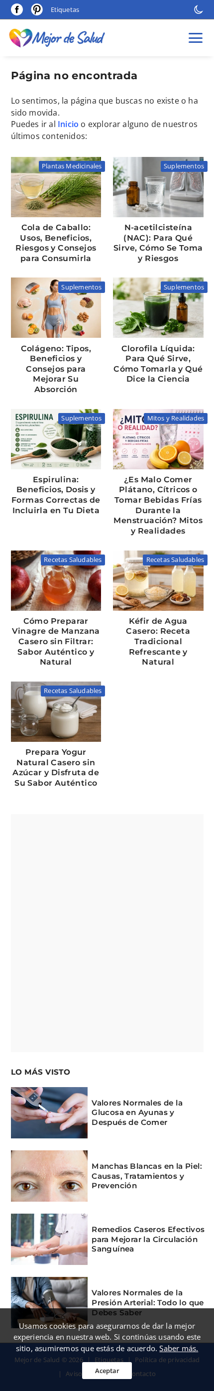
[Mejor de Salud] (59, 37)
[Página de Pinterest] (37, 9)
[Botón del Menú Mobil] (196, 38)
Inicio (68, 124)
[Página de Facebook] (17, 9)
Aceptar (107, 1370)
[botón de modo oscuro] (199, 9)
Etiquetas (65, 9)
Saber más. (178, 1348)
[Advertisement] (107, 933)
